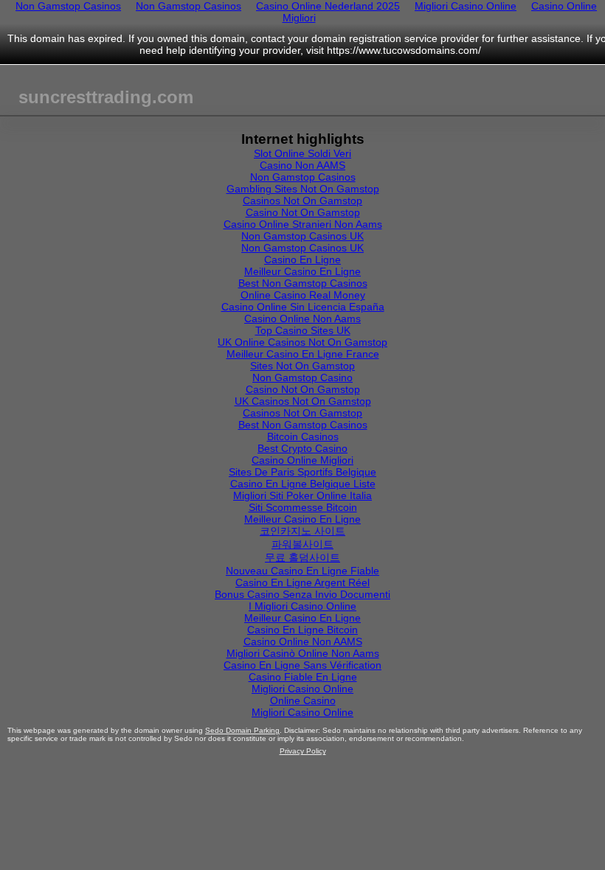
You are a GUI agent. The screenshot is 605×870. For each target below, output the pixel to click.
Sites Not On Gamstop (302, 366)
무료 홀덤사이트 (302, 557)
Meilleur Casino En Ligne (302, 271)
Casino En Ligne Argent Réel (302, 582)
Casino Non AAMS (302, 165)
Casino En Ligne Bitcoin (302, 630)
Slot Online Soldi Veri (302, 153)
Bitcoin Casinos (303, 436)
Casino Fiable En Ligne (303, 677)
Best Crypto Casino (302, 448)
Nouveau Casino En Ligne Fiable (302, 571)
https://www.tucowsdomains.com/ (404, 50)
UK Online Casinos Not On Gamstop (302, 342)
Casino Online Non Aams (302, 318)
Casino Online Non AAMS (302, 641)
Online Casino (303, 700)
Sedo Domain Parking (242, 730)
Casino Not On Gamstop (303, 212)
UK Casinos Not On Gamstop (303, 401)
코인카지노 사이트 (302, 531)
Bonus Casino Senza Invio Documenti (302, 594)
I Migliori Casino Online (302, 606)
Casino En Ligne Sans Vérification (302, 665)
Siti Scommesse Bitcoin (303, 507)
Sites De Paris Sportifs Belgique (302, 472)
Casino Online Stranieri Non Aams (303, 224)
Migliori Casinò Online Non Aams (303, 653)
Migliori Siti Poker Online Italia (302, 495)
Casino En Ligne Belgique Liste (303, 484)
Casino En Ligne (302, 259)
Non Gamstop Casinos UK (302, 236)
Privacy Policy (303, 751)
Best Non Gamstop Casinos (302, 283)
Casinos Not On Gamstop (302, 200)
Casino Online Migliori (302, 460)
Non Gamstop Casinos (303, 177)
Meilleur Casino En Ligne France (303, 354)
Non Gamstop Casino (302, 377)
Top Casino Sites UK (302, 330)
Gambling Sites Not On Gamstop (303, 189)
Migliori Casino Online (302, 689)
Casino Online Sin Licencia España (302, 307)
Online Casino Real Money (303, 295)
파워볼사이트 (302, 544)
